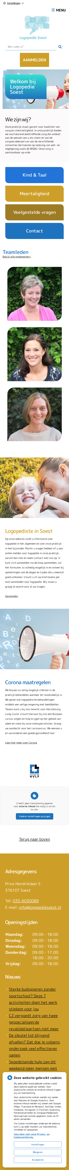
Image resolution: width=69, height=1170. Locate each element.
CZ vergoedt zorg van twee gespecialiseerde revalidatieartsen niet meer (34, 1022)
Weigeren (38, 1152)
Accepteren (38, 1159)
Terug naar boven (34, 839)
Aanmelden (34, 60)
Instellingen (37, 1144)
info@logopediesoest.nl (40, 907)
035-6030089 (26, 900)
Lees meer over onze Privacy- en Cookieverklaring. (32, 1136)
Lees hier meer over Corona (21, 742)
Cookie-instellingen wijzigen (34, 816)
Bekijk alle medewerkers (17, 256)
